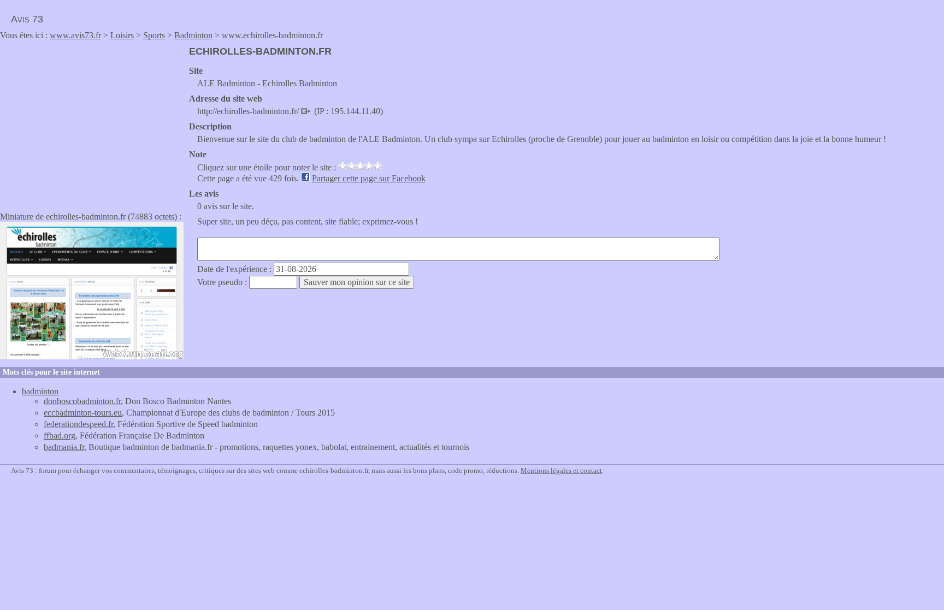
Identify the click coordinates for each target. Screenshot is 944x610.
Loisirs (122, 35)
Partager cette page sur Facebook (369, 178)
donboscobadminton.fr (82, 401)
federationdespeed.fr (78, 424)
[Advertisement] (92, 122)
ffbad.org (59, 435)
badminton (40, 391)
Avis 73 (27, 19)
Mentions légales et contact (561, 470)
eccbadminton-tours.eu (83, 412)
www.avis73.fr (75, 35)
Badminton (193, 35)
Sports (154, 35)
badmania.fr (64, 447)
